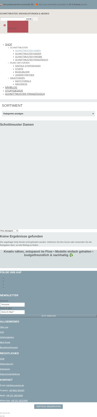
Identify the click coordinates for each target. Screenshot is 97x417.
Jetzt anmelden (48, 316)
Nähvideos (21, 84)
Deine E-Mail (6, 308)
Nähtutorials (23, 81)
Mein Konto (5, 342)
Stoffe (19, 69)
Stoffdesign (14, 90)
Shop (8, 44)
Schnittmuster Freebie (28, 57)
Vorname (4, 301)
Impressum (5, 369)
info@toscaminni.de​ (15, 385)
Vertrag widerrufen (48, 406)
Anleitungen (17, 78)
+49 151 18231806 (19, 401)
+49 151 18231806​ (14, 396)
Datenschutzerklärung (10, 374)
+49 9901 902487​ (17, 390)
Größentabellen (7, 337)
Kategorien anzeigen (13, 114)
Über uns (4, 327)
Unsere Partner (24, 75)
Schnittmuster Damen (28, 51)
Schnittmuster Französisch (31, 60)
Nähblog (11, 87)
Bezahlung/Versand (9, 347)
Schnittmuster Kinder (28, 54)
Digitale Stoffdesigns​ (28, 66)
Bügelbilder (22, 72)
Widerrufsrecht (6, 364)
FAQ (2, 332)
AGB (2, 359)
